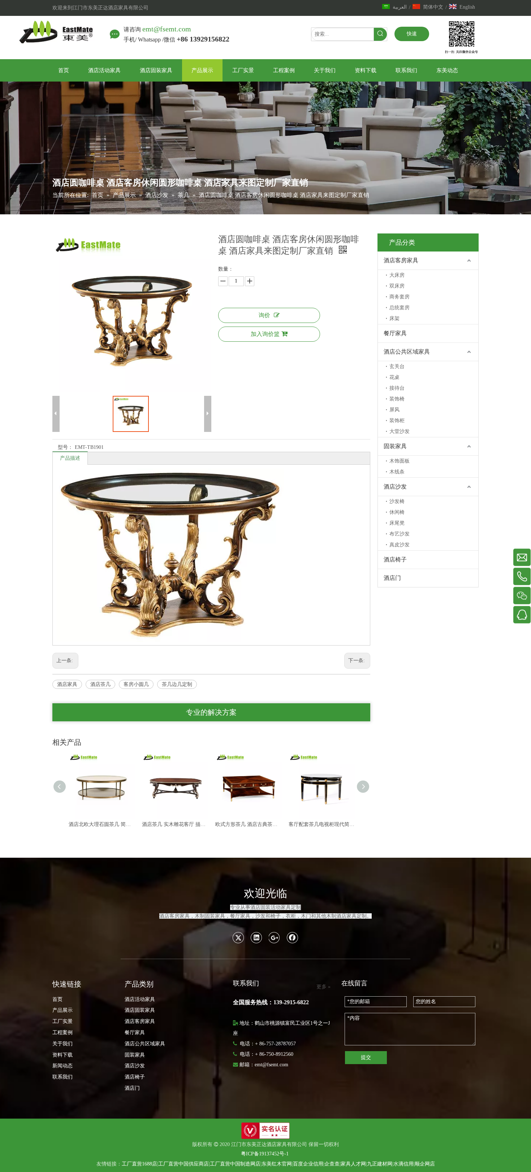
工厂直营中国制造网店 (235, 1164)
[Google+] (274, 937)
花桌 (394, 377)
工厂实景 (62, 1021)
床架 (394, 318)
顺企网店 (425, 1164)
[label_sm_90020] (265, 1130)
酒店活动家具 (140, 999)
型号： (65, 447)
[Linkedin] (256, 937)
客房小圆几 (136, 684)
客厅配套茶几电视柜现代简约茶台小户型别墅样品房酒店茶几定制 (248, 824)
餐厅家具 (395, 333)
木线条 (397, 472)
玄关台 (397, 366)
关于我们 (62, 1043)
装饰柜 (397, 420)
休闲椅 (397, 512)
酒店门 (392, 578)
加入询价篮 (265, 334)
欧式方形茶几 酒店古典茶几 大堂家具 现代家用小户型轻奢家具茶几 (175, 824)
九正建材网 (379, 1164)
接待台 (397, 388)
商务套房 (399, 296)
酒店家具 (67, 684)
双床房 (397, 286)
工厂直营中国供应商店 (183, 1164)
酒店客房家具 (401, 260)
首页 (57, 999)
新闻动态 (62, 1065)
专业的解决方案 (211, 712)
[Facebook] (292, 937)
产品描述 (70, 458)
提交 (366, 1057)
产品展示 (62, 1010)
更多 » (323, 986)
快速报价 (412, 36)
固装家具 (395, 446)
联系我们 (62, 1077)
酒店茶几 (100, 684)
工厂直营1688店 (139, 1164)
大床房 (397, 275)
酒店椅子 (395, 559)
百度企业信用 (308, 1164)
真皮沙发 (399, 544)
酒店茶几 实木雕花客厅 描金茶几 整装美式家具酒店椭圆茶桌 (102, 824)
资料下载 (62, 1055)
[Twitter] (238, 937)
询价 (264, 315)
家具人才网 (353, 1164)
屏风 (394, 409)
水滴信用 (403, 1164)
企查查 (332, 1164)
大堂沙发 (399, 431)
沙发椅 (397, 501)
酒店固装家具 (140, 1010)
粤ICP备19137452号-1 (265, 1153)
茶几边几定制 (177, 684)
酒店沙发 (395, 487)
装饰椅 (397, 399)
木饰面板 (399, 461)
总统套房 (399, 307)
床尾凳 (397, 523)
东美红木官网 (277, 1164)
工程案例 (62, 1032)
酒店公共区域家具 (407, 352)
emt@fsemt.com (166, 29)
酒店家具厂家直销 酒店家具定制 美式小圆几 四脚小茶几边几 (322, 824)
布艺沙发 (399, 534)
